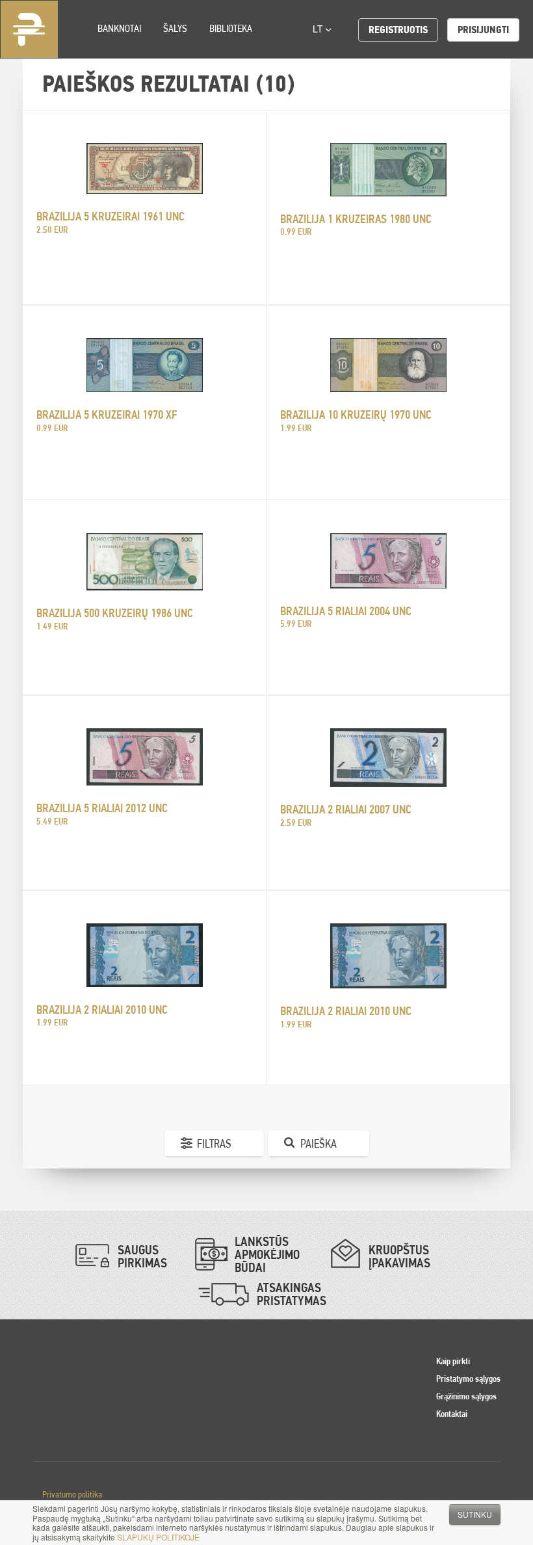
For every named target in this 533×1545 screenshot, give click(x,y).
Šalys (175, 28)
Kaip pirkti (453, 1361)
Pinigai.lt (29, 29)
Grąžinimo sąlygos (466, 1396)
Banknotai (119, 28)
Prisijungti (483, 29)
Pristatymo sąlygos (468, 1378)
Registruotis (398, 29)
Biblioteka (230, 28)
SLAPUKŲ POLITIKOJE (158, 1536)
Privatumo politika (72, 1494)
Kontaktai (451, 1413)
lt (319, 28)
